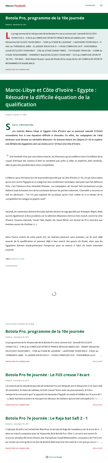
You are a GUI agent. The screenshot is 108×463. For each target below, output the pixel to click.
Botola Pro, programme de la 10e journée (44, 18)
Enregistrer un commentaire (17, 70)
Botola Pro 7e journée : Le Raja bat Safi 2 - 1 (46, 418)
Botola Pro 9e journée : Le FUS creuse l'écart (47, 374)
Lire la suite (98, 361)
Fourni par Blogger (55, 457)
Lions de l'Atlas (17, 259)
